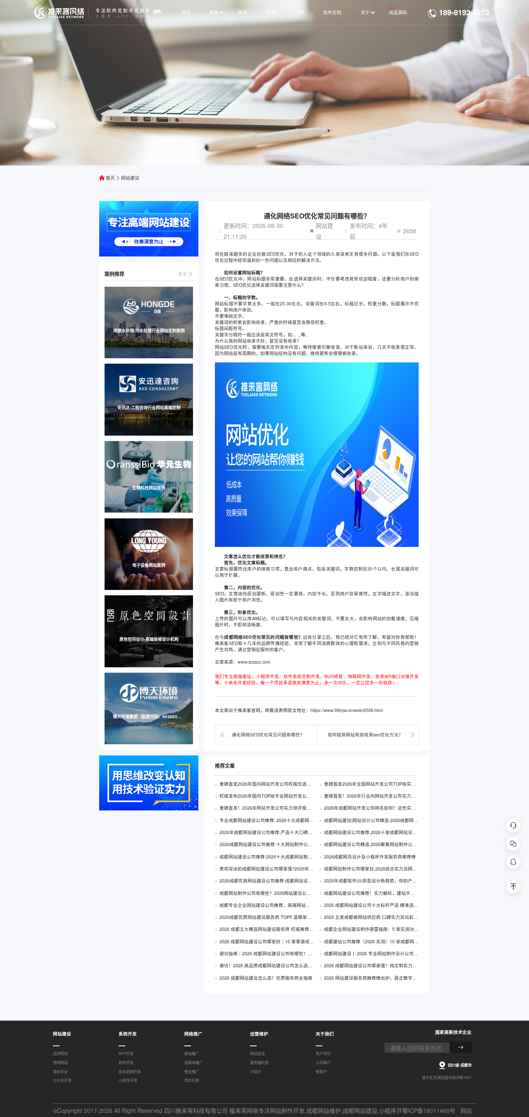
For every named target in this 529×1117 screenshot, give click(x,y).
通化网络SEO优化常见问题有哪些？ (268, 734)
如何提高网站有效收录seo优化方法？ (365, 734)
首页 (110, 178)
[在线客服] (513, 825)
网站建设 (130, 178)
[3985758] (513, 862)
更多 (183, 274)
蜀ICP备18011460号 (428, 1110)
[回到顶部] (513, 887)
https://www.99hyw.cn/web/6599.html (346, 710)
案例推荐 (114, 274)
